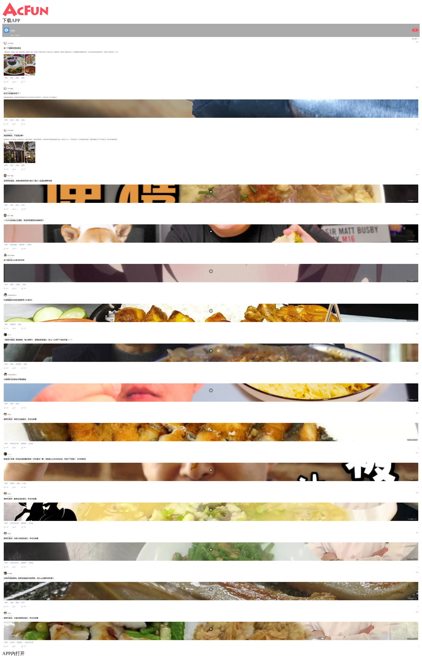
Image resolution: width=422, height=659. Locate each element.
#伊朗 (11, 403)
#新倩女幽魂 (13, 244)
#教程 (11, 364)
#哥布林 (18, 284)
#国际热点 (13, 324)
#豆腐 (24, 483)
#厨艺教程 (18, 364)
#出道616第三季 (14, 443)
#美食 (23, 78)
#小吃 (23, 205)
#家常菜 (12, 483)
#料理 (6, 78)
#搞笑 (24, 284)
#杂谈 (17, 78)
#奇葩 (19, 324)
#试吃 (11, 205)
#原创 (11, 602)
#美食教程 (23, 443)
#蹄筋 (25, 364)
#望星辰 (29, 244)
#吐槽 (23, 120)
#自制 (17, 403)
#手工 (23, 602)
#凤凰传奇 (21, 244)
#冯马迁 (31, 443)
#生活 (11, 78)
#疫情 (17, 205)
